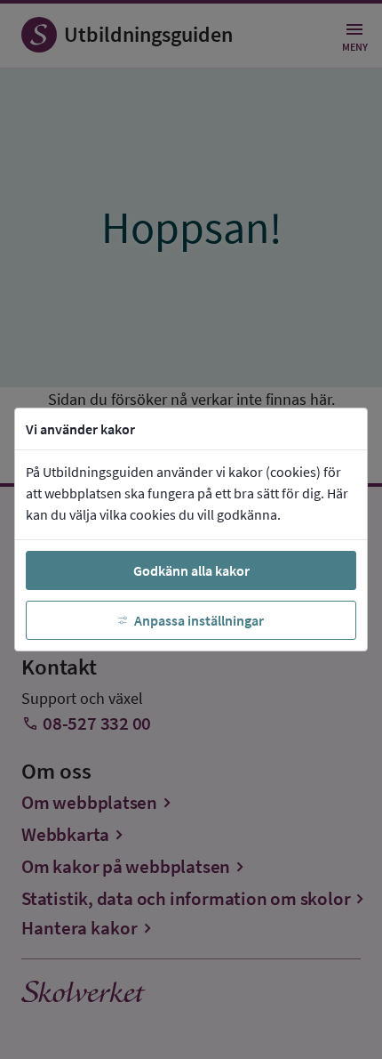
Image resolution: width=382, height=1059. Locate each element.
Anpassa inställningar (199, 620)
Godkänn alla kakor (191, 570)
